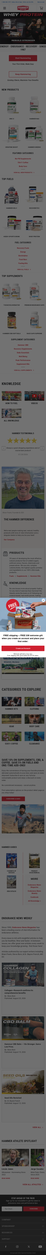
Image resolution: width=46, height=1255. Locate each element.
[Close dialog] (43, 600)
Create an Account (23, 648)
